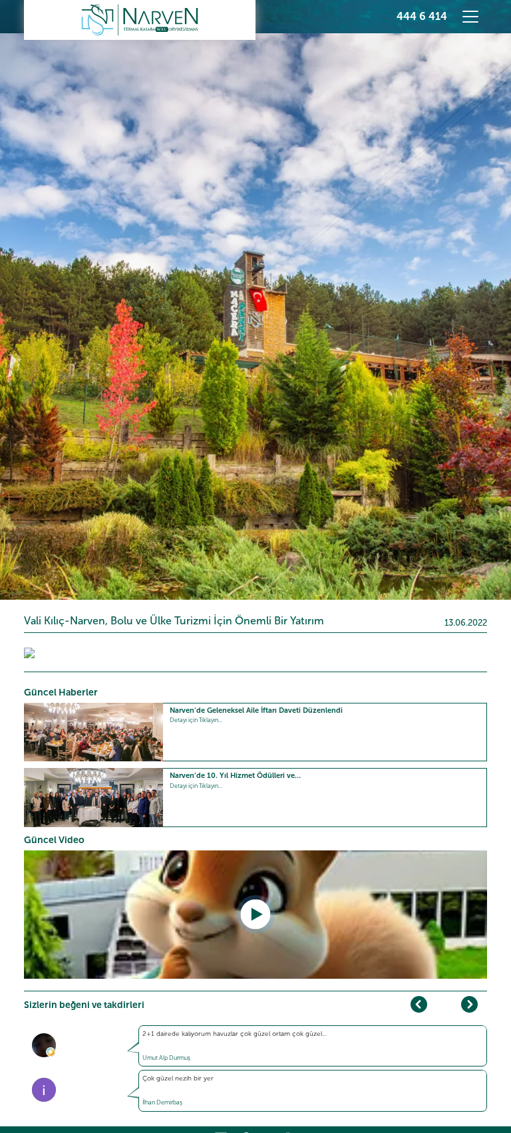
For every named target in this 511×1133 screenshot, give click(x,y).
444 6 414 (422, 16)
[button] (469, 1004)
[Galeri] (29, 652)
